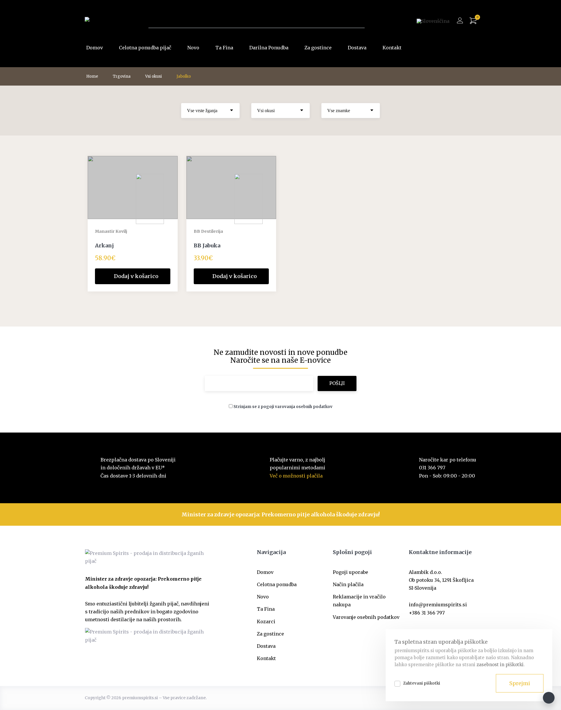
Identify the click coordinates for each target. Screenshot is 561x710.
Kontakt (391, 48)
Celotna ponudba (277, 584)
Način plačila (348, 584)
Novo (193, 48)
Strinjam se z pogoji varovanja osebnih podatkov (283, 406)
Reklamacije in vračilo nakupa (359, 600)
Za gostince (318, 48)
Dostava (357, 48)
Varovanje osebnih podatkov (366, 617)
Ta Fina (224, 48)
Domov (94, 48)
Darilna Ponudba (268, 48)
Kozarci (266, 621)
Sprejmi (519, 683)
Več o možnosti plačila (296, 476)
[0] (473, 21)
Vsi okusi (153, 76)
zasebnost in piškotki (500, 664)
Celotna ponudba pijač (145, 48)
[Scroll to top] (549, 698)
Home (92, 76)
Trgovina (122, 76)
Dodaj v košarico (136, 276)
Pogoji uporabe (350, 572)
